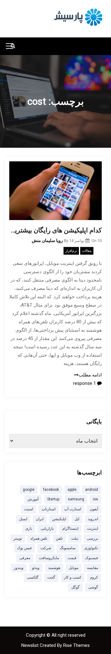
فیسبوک (91, 558)
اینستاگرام (70, 528)
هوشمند (54, 568)
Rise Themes (76, 645)
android (91, 489)
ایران (39, 519)
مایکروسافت (49, 558)
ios (95, 499)
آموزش (33, 499)
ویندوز (18, 568)
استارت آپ (72, 509)
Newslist (30, 645)
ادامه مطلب (90, 375)
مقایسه (92, 568)
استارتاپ (49, 509)
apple (72, 489)
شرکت (45, 548)
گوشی (93, 587)
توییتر (18, 538)
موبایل (73, 568)
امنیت (28, 509)
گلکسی (33, 577)
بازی (28, 528)
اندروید (93, 519)
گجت (51, 577)
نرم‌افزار (71, 251)
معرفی (24, 558)
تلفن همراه (39, 538)
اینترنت (92, 528)
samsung (76, 499)
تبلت (74, 538)
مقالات (87, 251)
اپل (77, 519)
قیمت (72, 558)
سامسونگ (68, 548)
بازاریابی (47, 528)
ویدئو (35, 568)
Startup (53, 499)
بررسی (92, 538)
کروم (94, 577)
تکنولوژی (91, 548)
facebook (51, 489)
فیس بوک (24, 548)
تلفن (59, 538)
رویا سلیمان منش (47, 240)
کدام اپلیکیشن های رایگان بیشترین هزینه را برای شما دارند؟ (55, 230)
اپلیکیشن (59, 519)
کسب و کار (72, 577)
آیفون (94, 509)
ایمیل (23, 519)
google (29, 489)
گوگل (75, 587)
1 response (85, 383)
